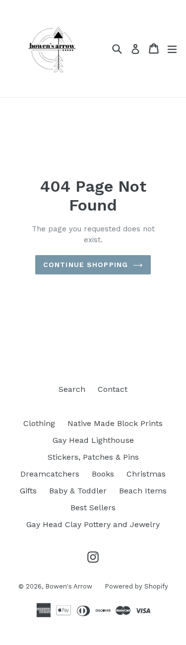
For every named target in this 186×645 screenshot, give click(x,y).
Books (103, 474)
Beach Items (143, 490)
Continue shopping (85, 265)
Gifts (28, 490)
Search (72, 389)
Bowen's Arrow (68, 586)
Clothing (39, 423)
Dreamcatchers (49, 474)
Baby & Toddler (78, 490)
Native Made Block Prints (115, 423)
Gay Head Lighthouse (93, 440)
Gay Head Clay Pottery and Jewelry (93, 524)
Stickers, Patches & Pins (93, 457)
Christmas (146, 474)
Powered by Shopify (136, 586)
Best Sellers (93, 507)
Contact (112, 389)
